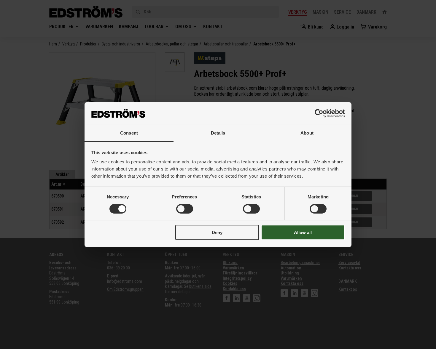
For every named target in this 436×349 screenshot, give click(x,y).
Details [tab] (218, 132)
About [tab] (307, 132)
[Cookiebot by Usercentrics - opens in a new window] (319, 113)
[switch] (184, 209)
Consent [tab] (129, 132)
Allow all (303, 232)
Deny (217, 232)
